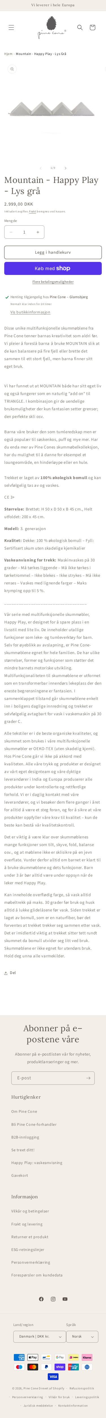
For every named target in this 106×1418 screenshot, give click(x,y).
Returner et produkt (29, 1237)
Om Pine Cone (24, 1111)
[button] (11, 27)
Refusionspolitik (82, 1388)
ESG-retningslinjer (27, 1250)
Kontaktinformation (73, 1406)
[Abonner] (88, 1078)
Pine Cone (30, 1388)
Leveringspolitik (87, 1397)
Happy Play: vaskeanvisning (36, 1163)
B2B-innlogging (25, 1137)
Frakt (32, 211)
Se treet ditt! (22, 1150)
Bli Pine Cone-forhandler (34, 1124)
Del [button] (13, 973)
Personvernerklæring (30, 1262)
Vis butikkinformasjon (30, 312)
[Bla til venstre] (40, 168)
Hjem (8, 54)
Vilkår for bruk (59, 1397)
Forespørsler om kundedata (37, 1275)
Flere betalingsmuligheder (53, 281)
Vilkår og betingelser (30, 1211)
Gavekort (19, 1175)
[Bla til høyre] (65, 168)
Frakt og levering (26, 1224)
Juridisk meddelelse (38, 1406)
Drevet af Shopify (51, 1388)
